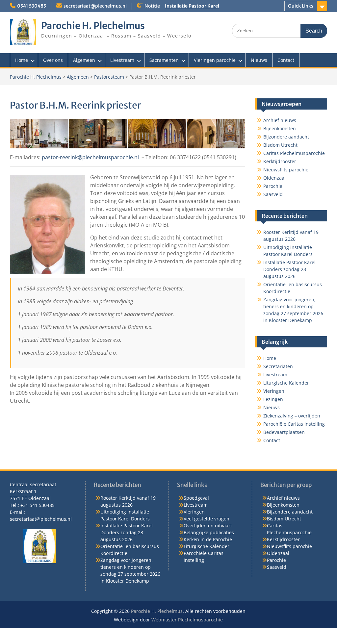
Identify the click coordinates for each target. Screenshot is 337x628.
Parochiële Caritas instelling (294, 424)
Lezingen (273, 399)
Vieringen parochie (215, 60)
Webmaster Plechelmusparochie (187, 619)
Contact (285, 60)
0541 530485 (31, 6)
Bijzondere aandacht (286, 137)
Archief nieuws (279, 120)
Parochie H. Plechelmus (93, 26)
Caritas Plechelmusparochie (294, 153)
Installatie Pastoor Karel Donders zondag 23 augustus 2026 (289, 269)
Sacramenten (164, 60)
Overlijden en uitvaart (208, 525)
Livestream (122, 60)
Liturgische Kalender (286, 383)
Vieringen (273, 391)
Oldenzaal (274, 178)
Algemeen (84, 60)
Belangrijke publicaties (209, 532)
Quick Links (300, 6)
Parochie (272, 186)
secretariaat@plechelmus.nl (95, 6)
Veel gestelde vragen (206, 518)
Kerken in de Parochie (208, 539)
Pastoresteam (109, 77)
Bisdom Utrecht (280, 145)
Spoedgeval (196, 498)
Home (21, 60)
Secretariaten (278, 366)
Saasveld (273, 194)
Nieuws (259, 60)
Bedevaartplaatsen (284, 432)
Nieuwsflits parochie (285, 169)
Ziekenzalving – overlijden (291, 416)
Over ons (53, 60)
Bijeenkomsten (279, 128)
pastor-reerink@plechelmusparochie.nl (90, 157)
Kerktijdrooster (279, 161)
